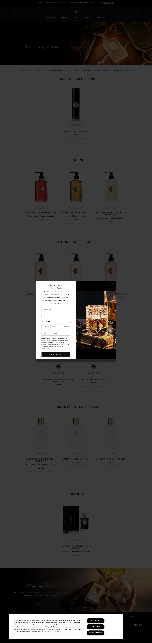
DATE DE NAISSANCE (49, 321)
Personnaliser (95, 633)
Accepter (95, 620)
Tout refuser (95, 626)
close (113, 283)
